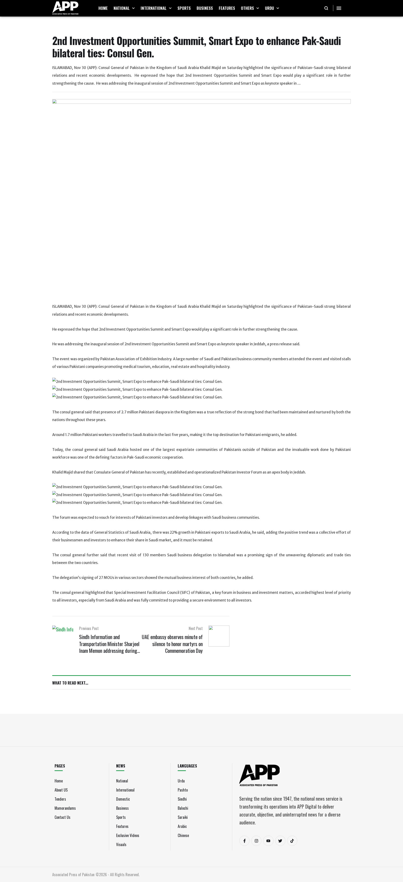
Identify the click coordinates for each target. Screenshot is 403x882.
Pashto (183, 790)
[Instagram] (256, 841)
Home (59, 781)
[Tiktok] (292, 841)
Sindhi (182, 799)
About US (61, 790)
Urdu (181, 781)
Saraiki (183, 817)
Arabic (182, 826)
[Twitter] (280, 841)
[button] (133, 8)
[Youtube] (268, 841)
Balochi (183, 808)
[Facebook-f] (244, 841)
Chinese (183, 835)
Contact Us (62, 817)
